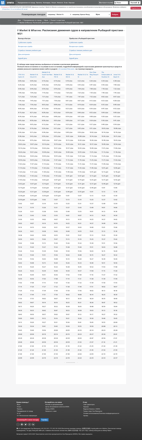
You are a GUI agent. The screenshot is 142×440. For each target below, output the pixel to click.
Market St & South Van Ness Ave (47, 74)
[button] (135, 2)
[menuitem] (26, 2)
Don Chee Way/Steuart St (94, 74)
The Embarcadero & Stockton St (107, 74)
